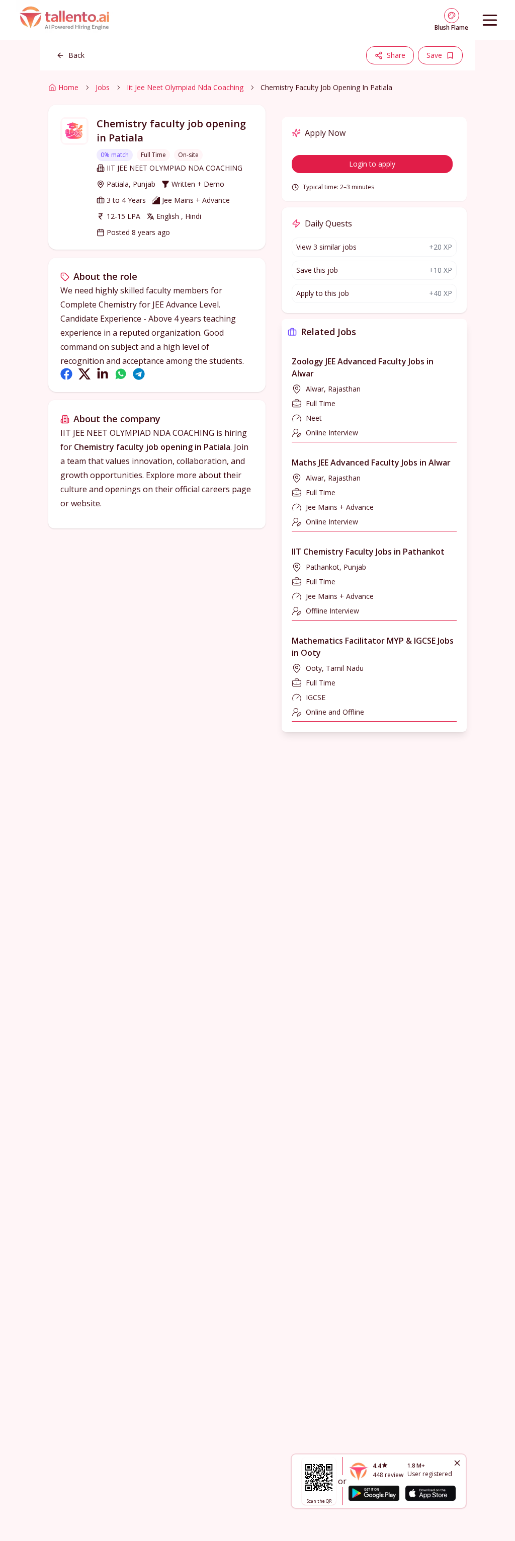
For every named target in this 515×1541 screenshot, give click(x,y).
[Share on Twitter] (84, 374)
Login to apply (372, 164)
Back (76, 55)
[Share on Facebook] (66, 374)
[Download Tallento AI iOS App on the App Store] (430, 1493)
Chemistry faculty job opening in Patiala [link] (326, 87)
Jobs (103, 87)
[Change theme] (451, 15)
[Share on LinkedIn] (103, 374)
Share (396, 55)
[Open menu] (489, 20)
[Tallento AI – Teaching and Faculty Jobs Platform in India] (66, 20)
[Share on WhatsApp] (121, 374)
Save (434, 55)
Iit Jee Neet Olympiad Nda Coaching (185, 87)
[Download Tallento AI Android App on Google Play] (374, 1493)
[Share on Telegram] (139, 374)
